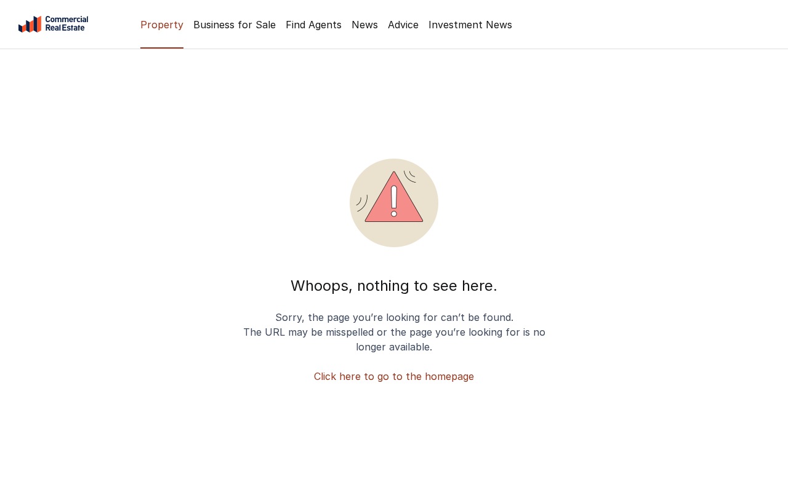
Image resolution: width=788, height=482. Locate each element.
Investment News (470, 24)
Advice (403, 24)
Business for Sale (234, 24)
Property (161, 24)
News (365, 24)
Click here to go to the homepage (394, 376)
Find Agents (314, 24)
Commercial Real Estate (53, 24)
